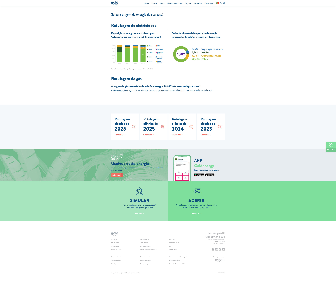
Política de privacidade (146, 257)
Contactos (208, 3)
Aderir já (195, 213)
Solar (161, 3)
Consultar (119, 134)
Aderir (146, 3)
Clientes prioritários (174, 260)
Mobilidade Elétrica (174, 3)
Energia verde (145, 246)
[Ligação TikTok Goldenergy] (220, 249)
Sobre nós (197, 3)
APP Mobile (144, 243)
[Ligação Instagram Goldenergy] (216, 249)
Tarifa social (145, 239)
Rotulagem (115, 246)
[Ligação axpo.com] (211, 260)
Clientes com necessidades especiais (178, 257)
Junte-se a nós (116, 250)
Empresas (188, 3)
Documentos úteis (116, 260)
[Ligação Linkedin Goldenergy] (223, 249)
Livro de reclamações (145, 260)
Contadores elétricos (148, 250)
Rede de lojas (174, 243)
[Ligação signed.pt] (221, 272)
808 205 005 (220, 241)
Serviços (114, 239)
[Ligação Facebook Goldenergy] (213, 249)
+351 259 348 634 (215, 237)
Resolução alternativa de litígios (177, 264)
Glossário (173, 250)
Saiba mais (116, 175)
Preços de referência (116, 257)
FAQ (170, 246)
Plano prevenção (144, 264)
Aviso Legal (114, 264)
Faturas (172, 239)
